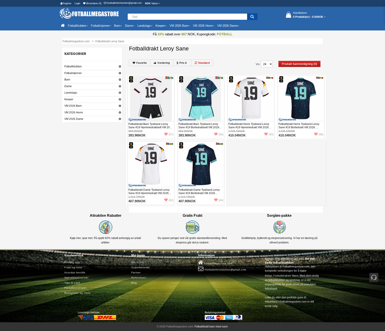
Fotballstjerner (73, 73)
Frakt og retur (73, 267)
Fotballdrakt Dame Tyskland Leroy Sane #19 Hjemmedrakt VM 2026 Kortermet (149, 193)
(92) (171, 200)
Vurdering (163, 62)
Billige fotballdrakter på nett (284, 258)
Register (67, 3)
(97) (171, 134)
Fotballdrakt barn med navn (211, 326)
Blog (134, 282)
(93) (271, 134)
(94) (221, 200)
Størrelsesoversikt (76, 277)
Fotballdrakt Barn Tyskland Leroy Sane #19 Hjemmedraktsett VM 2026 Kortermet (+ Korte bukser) (150, 127)
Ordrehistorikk (140, 267)
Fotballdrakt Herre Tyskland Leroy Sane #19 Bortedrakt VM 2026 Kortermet (299, 127)
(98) (321, 134)
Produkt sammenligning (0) (299, 64)
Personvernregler (75, 288)
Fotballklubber (73, 66)
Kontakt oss (72, 262)
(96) (221, 134)
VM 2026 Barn (73, 105)
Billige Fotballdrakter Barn (281, 275)
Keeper (68, 99)
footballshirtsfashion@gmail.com (124, 3)
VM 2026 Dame (73, 118)
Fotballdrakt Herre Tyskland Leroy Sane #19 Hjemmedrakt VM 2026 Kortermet (248, 127)
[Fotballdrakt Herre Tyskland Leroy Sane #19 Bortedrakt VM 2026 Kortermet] (301, 98)
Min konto (137, 262)
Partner (136, 272)
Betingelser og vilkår (77, 293)
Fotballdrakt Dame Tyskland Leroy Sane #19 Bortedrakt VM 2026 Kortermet (199, 193)
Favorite (141, 62)
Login (77, 3)
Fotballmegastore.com (218, 263)
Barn (67, 79)
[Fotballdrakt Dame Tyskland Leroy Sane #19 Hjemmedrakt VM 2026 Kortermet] (151, 164)
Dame (68, 86)
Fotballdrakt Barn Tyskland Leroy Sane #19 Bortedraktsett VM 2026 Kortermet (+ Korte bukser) (198, 127)
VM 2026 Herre (73, 112)
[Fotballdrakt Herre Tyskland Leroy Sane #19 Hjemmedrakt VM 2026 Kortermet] (251, 98)
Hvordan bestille (74, 272)
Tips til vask (72, 282)
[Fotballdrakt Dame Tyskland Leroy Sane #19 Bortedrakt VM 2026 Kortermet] (201, 164)
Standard (204, 62)
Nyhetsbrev (138, 277)
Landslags (70, 92)
